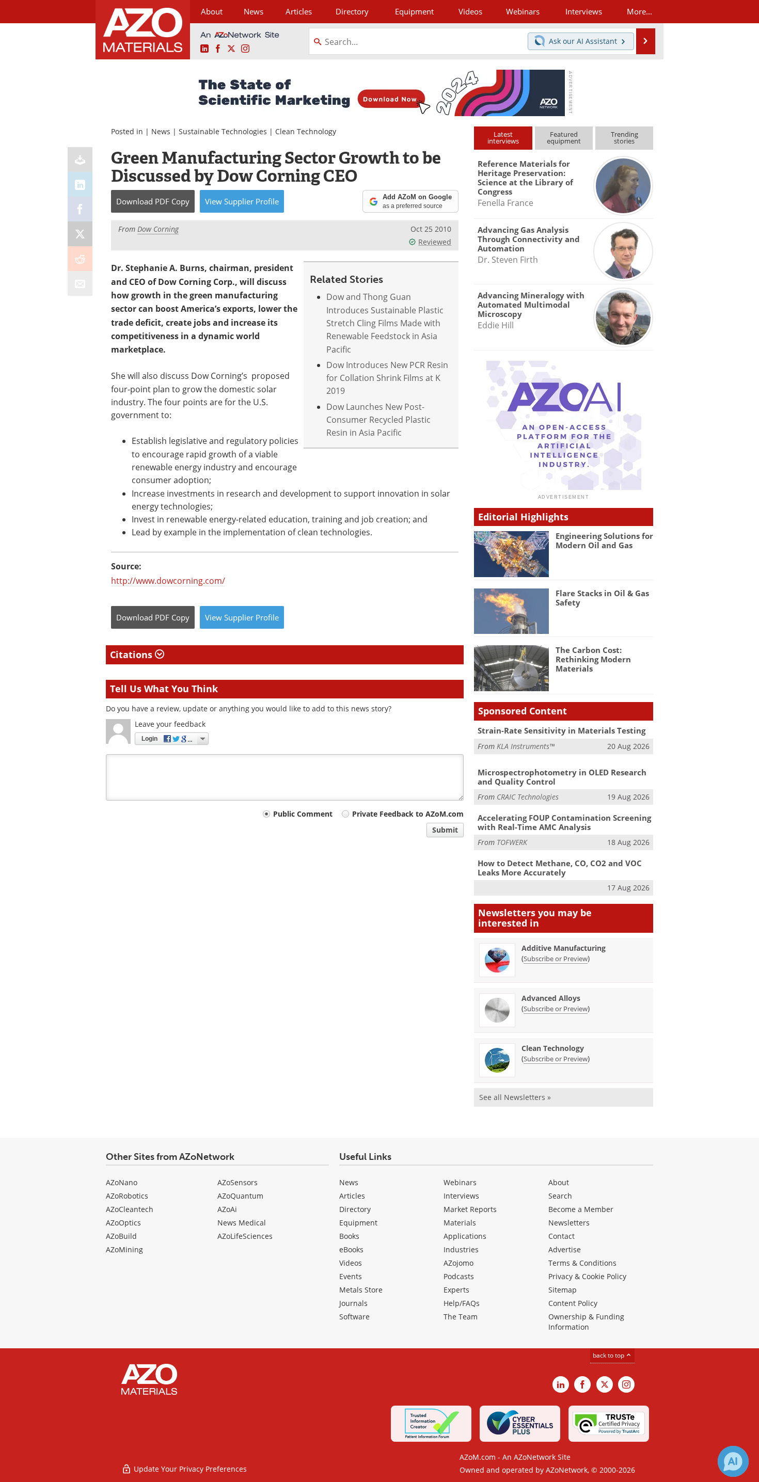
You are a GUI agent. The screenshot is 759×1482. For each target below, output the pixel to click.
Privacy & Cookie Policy (587, 1276)
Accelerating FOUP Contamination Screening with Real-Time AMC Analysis (564, 822)
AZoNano (121, 1182)
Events (350, 1276)
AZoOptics (123, 1223)
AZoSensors (237, 1182)
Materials (460, 1223)
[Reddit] (80, 258)
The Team (461, 1316)
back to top (609, 1355)
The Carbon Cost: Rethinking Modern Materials (593, 659)
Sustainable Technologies (223, 131)
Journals (353, 1303)
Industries (461, 1249)
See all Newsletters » (515, 1097)
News (160, 131)
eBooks (351, 1249)
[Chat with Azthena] (733, 1461)
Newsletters (569, 1223)
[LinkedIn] (80, 184)
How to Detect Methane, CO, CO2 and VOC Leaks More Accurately (560, 868)
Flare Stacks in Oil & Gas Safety (602, 598)
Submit (445, 830)
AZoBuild (121, 1236)
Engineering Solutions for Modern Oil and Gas (604, 540)
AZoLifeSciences (245, 1236)
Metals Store (361, 1290)
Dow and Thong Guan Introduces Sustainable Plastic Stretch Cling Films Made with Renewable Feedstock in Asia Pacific (385, 322)
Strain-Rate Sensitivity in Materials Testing (561, 730)
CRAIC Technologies (528, 797)
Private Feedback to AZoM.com (408, 814)
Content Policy (572, 1303)
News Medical (241, 1223)
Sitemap (562, 1290)
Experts (456, 1290)
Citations (132, 654)
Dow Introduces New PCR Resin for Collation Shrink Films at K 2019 (387, 377)
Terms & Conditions (582, 1263)
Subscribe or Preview (556, 958)
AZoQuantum (240, 1196)
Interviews (461, 1196)
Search (560, 1196)
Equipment (358, 1223)
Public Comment (303, 814)
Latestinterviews (503, 138)
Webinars (460, 1182)
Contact (561, 1236)
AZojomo (458, 1263)
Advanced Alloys (550, 998)
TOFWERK (512, 842)
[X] (80, 233)
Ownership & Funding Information (586, 1322)
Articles (352, 1196)
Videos (350, 1263)
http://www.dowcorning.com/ (168, 580)
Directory (352, 11)
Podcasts (459, 1276)
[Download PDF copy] (80, 159)
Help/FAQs (462, 1303)
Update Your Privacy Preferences (189, 1469)
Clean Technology (305, 131)
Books (349, 1236)
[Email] (80, 283)
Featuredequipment (564, 138)
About (558, 1182)
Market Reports (470, 1209)
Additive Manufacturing (563, 948)
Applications (465, 1236)
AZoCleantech (129, 1209)
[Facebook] (80, 209)
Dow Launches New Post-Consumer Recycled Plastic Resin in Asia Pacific (378, 419)
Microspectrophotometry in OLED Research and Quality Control (562, 777)
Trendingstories (624, 138)
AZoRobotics (127, 1196)
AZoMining (124, 1249)
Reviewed (434, 242)
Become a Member (580, 1209)
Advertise (564, 1249)
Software (354, 1316)
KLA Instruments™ (526, 746)
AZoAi (227, 1209)
